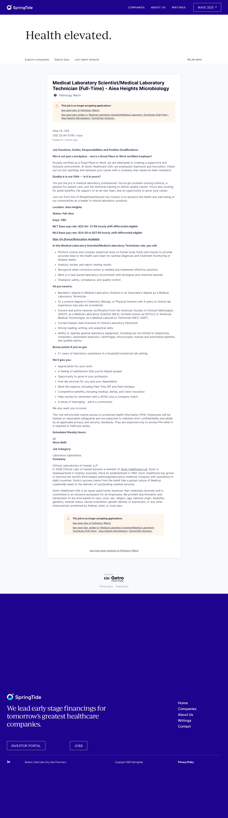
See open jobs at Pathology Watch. (80, 110)
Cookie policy (122, 586)
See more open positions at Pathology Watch (114, 550)
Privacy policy (106, 586)
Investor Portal (26, 745)
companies (37, 59)
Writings (179, 7)
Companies (136, 7)
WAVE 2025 (206, 7)
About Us (158, 7)
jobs (61, 59)
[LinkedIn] (8, 761)
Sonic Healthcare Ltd (134, 469)
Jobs (78, 745)
